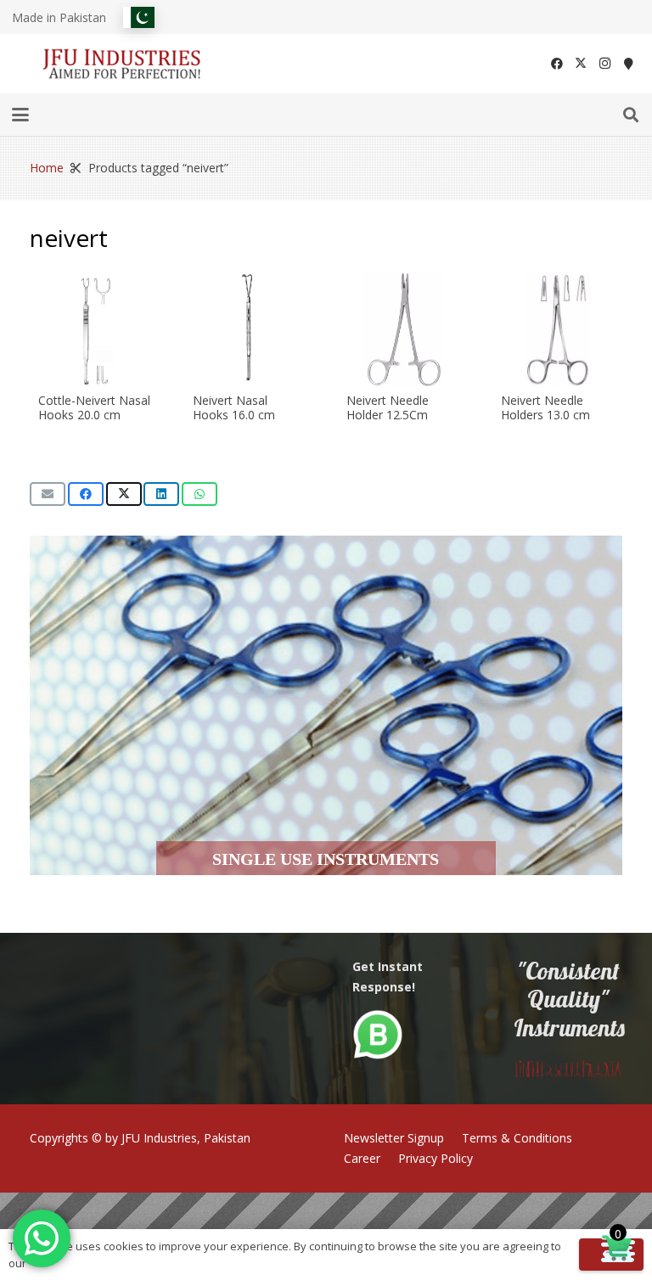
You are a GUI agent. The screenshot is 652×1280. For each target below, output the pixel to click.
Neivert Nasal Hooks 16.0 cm (234, 407)
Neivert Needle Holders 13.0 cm (545, 407)
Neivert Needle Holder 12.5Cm (387, 407)
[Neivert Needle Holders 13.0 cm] (558, 329)
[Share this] (86, 494)
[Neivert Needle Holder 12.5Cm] (403, 329)
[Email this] (47, 494)
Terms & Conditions (517, 1138)
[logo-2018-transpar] (122, 64)
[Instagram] (604, 64)
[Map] (628, 64)
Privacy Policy (435, 1158)
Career (362, 1158)
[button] (20, 114)
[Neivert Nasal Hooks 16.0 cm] (249, 329)
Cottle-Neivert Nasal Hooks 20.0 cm (94, 407)
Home (47, 168)
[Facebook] (557, 64)
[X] (581, 64)
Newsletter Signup (394, 1138)
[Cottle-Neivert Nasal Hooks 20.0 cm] (95, 329)
